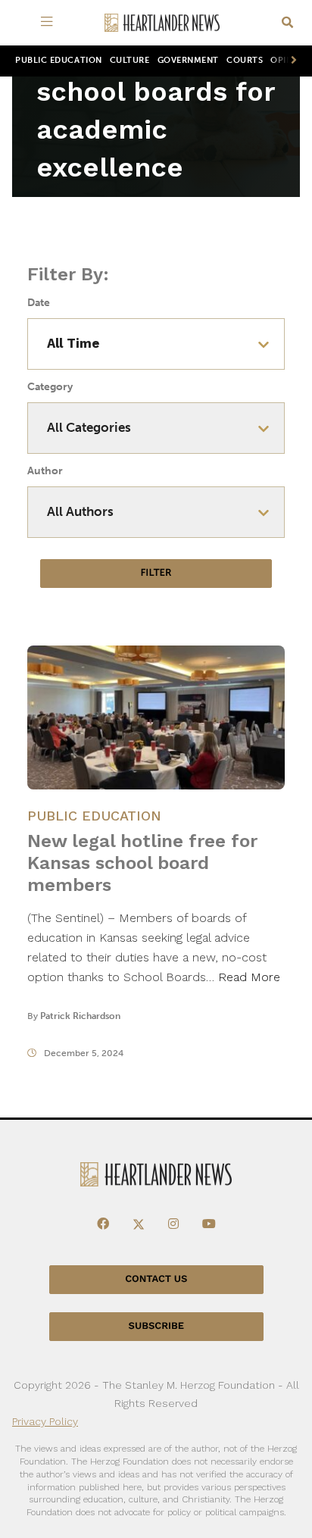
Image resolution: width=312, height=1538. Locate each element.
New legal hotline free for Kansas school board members (142, 863)
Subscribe (156, 1326)
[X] (138, 1224)
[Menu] (49, 23)
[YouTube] (209, 1224)
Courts (244, 60)
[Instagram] (173, 1224)
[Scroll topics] (291, 61)
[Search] (287, 23)
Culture (130, 60)
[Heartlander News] (162, 23)
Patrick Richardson (80, 1016)
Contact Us (156, 1279)
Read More (249, 977)
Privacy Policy (45, 1421)
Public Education (58, 60)
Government (188, 60)
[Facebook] (103, 1224)
